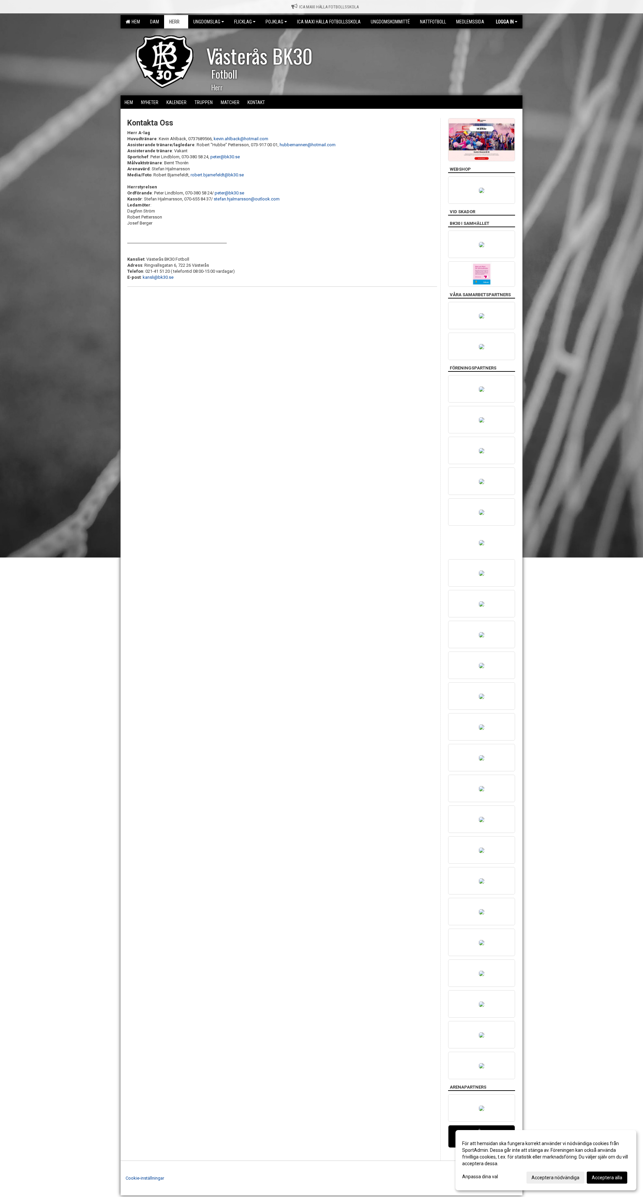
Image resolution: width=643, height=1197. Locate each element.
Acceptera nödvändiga (555, 1177)
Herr (174, 21)
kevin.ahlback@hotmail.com (241, 138)
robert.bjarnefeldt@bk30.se (217, 174)
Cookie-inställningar (145, 1178)
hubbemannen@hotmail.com (308, 144)
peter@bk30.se (225, 156)
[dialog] (545, 1160)
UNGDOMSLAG (206, 21)
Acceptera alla (607, 1177)
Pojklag (274, 21)
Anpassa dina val (480, 1176)
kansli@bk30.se (158, 277)
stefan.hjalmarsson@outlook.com (247, 198)
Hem (135, 21)
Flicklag (243, 21)
